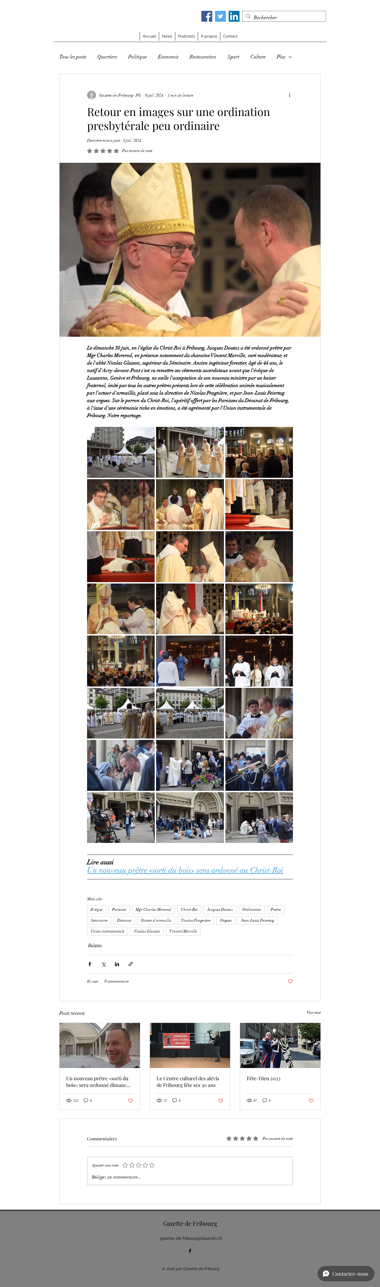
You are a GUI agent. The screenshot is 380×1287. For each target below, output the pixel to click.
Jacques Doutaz (220, 909)
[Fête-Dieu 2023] (280, 1045)
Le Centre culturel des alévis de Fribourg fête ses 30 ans (188, 1081)
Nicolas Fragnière (196, 920)
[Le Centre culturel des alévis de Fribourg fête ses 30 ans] (190, 1045)
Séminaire (99, 920)
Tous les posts (72, 57)
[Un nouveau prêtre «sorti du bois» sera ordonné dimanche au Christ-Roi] (100, 1045)
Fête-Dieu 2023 (263, 1078)
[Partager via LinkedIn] (117, 964)
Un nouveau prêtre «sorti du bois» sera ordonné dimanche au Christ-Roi (99, 1081)
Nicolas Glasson (147, 931)
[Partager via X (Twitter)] (103, 964)
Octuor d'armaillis (156, 920)
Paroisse (119, 909)
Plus (281, 57)
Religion (95, 945)
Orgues (226, 920)
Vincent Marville (183, 931)
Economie (168, 57)
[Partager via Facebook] (89, 964)
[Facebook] (206, 16)
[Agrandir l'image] (121, 452)
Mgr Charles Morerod (153, 909)
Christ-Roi (189, 909)
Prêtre (276, 909)
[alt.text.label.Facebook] (190, 1251)
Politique (137, 57)
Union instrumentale (107, 931)
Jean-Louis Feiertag (257, 920)
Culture (258, 57)
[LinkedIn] (234, 16)
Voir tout (314, 1012)
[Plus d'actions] (289, 95)
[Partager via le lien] (130, 964)
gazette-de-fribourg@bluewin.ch (191, 1238)
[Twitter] (220, 16)
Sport (233, 57)
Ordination (251, 909)
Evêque (97, 909)
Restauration (203, 57)
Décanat (124, 920)
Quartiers (107, 57)
